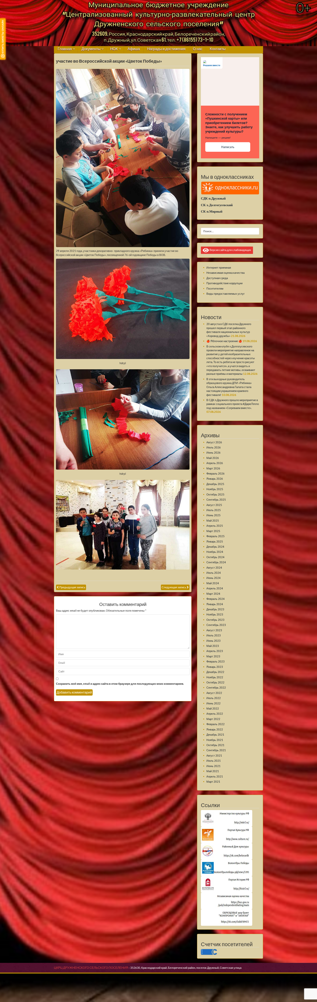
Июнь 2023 (213, 640)
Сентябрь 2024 (216, 562)
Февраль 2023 (215, 661)
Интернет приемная (218, 267)
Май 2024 (212, 583)
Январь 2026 (214, 478)
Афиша (133, 49)
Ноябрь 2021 (214, 739)
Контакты (217, 49)
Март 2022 (213, 719)
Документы (90, 49)
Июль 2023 (213, 635)
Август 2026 (214, 442)
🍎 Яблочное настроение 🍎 (224, 341)
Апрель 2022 (214, 713)
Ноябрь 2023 (214, 614)
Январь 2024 (214, 604)
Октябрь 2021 (215, 745)
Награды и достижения (166, 49)
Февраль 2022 (215, 724)
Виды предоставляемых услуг (225, 293)
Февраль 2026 (215, 473)
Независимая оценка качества (225, 272)
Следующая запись (174, 587)
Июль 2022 (213, 698)
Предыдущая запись (72, 587)
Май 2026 (212, 457)
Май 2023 (212, 645)
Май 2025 (212, 520)
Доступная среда (217, 278)
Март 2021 (213, 781)
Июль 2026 (213, 447)
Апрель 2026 (214, 463)
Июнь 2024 (213, 577)
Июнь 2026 (213, 452)
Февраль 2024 (215, 598)
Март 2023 (213, 656)
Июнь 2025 (213, 515)
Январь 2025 (214, 541)
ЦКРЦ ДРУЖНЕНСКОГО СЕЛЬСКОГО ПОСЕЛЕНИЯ (91, 967)
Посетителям (214, 288)
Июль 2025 (213, 510)
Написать (227, 147)
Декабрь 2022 (215, 672)
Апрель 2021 (214, 776)
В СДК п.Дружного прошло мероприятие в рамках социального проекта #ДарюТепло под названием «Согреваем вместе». (232, 404)
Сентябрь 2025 (216, 499)
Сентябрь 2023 (216, 624)
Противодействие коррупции (224, 283)
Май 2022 (212, 708)
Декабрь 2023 (215, 609)
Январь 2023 (214, 666)
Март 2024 (213, 593)
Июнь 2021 (213, 766)
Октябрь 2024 (215, 557)
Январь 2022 (214, 729)
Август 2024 (214, 567)
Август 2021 (214, 755)
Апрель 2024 (214, 588)
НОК (114, 49)
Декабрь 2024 (215, 546)
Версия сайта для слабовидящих (230, 249)
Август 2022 (214, 692)
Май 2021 (212, 771)
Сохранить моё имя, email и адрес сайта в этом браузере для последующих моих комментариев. (120, 683)
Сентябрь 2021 (216, 750)
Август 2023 (214, 630)
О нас (197, 49)
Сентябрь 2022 (216, 687)
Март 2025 (213, 531)
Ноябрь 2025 (214, 489)
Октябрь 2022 (215, 682)
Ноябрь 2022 (214, 677)
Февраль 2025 (215, 536)
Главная (65, 49)
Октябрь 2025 (215, 494)
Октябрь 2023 (215, 619)
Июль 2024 (213, 572)
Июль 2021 (213, 760)
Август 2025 (214, 505)
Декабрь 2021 (215, 734)
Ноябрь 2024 (214, 551)
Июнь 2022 (213, 703)
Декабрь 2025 (215, 484)
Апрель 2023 (214, 651)
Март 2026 (213, 468)
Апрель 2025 (214, 525)
